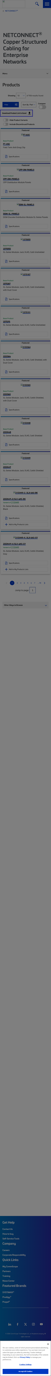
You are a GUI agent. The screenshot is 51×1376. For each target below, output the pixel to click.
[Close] (48, 1344)
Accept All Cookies (25, 1371)
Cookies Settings (25, 1364)
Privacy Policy (25, 1357)
